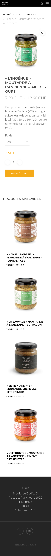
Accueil (7, 14)
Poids (8, 135)
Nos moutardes (25, 14)
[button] (47, 3)
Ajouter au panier (19, 173)
